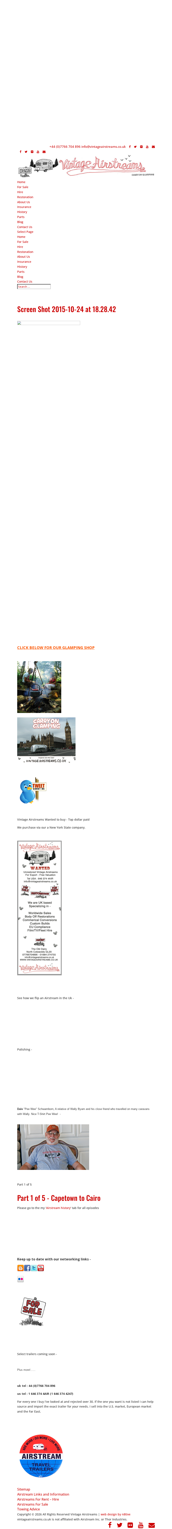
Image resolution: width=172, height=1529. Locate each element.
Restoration (25, 197)
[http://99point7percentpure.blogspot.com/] (20, 1270)
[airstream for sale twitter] (34, 1270)
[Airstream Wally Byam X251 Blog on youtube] (40, 1270)
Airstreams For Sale (32, 1504)
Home (21, 182)
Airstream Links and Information (43, 1494)
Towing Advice (28, 1509)
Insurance (24, 207)
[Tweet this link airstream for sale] (32, 804)
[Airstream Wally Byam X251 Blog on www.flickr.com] (20, 1281)
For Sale (22, 187)
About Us (23, 202)
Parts (21, 217)
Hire (20, 192)
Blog (20, 222)
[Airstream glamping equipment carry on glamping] (39, 712)
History (22, 212)
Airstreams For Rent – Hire (38, 1499)
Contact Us (24, 227)
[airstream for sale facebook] (27, 1270)
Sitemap (23, 1489)
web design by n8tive (115, 1514)
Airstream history (58, 1208)
